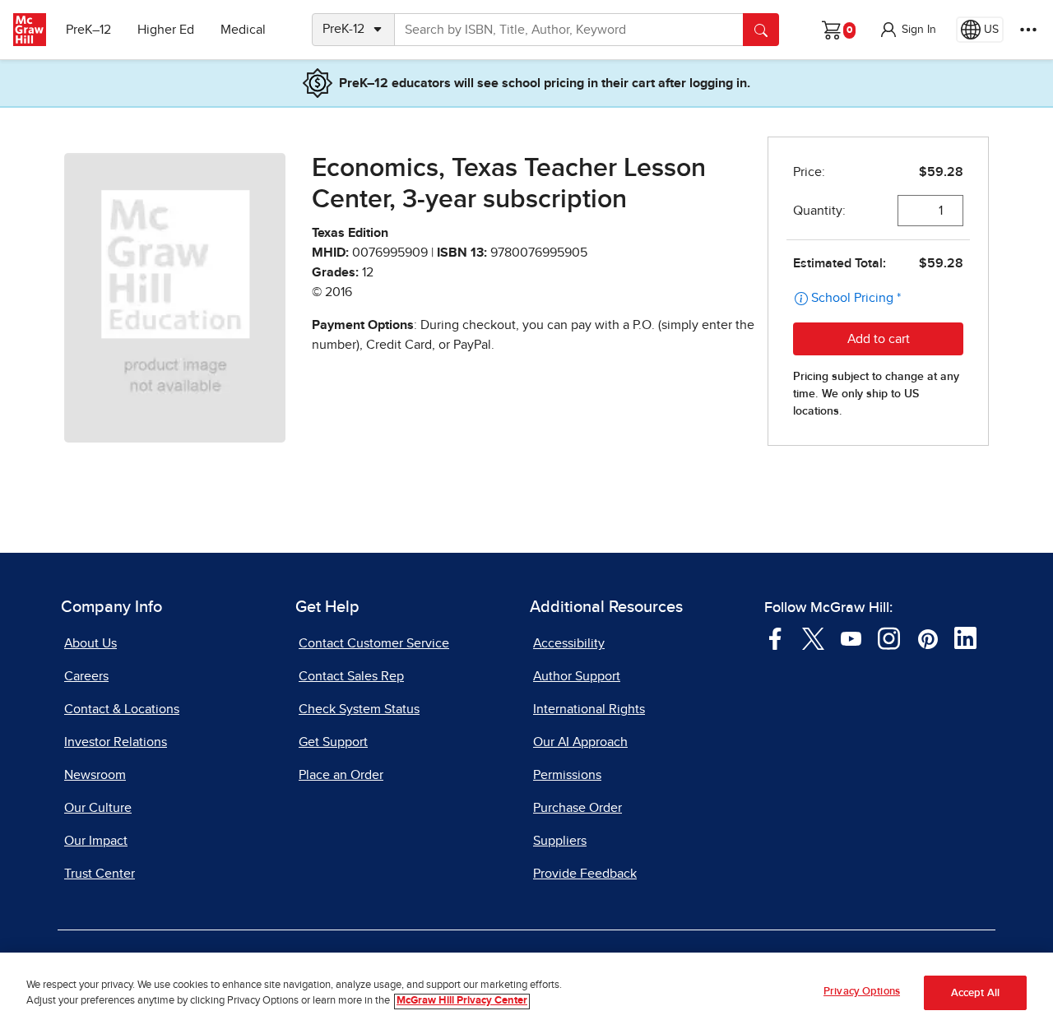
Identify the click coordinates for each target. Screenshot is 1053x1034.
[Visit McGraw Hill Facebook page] (775, 637)
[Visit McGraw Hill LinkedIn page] (965, 637)
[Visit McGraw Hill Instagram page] (889, 637)
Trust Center (99, 873)
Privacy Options (861, 991)
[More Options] (1028, 29)
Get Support (333, 742)
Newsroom (95, 774)
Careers (86, 676)
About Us (90, 643)
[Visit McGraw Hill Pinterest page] (927, 637)
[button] (907, 29)
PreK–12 (88, 29)
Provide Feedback (585, 873)
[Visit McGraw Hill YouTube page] (851, 637)
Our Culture (98, 807)
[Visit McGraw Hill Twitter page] (813, 637)
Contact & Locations (121, 709)
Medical (243, 29)
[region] (526, 993)
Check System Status (359, 709)
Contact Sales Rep (351, 676)
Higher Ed (165, 29)
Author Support (576, 676)
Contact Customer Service (374, 643)
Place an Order (341, 774)
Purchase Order (577, 807)
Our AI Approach (580, 742)
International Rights (589, 709)
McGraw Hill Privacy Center (462, 1001)
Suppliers (560, 840)
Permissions (567, 774)
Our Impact (96, 840)
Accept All (975, 993)
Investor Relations (115, 742)
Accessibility (569, 643)
